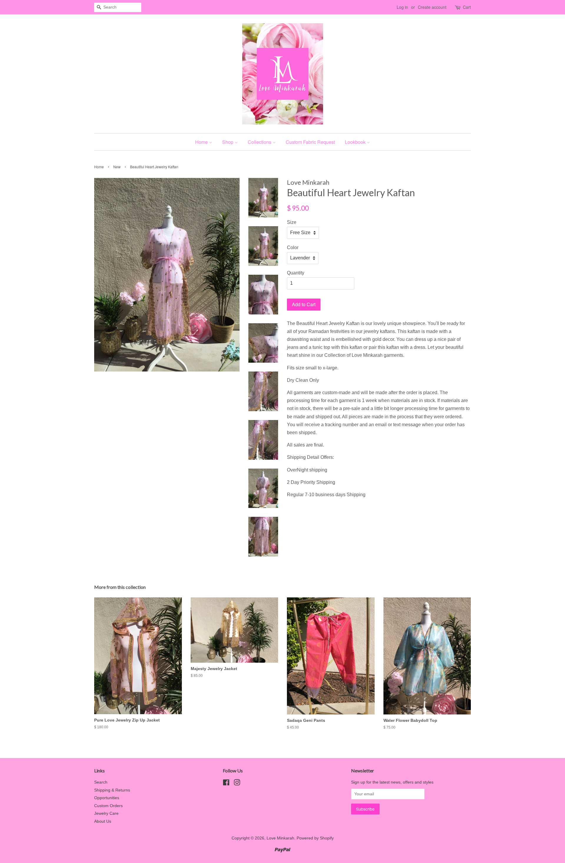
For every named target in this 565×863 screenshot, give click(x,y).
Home (202, 142)
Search (100, 782)
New (117, 166)
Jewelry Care (106, 813)
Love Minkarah (280, 838)
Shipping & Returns (112, 790)
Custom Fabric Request (310, 142)
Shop (228, 142)
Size (291, 222)
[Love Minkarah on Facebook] (226, 784)
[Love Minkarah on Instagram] (237, 784)
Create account (432, 7)
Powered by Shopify (315, 838)
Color (292, 247)
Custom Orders (108, 806)
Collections (260, 142)
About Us (102, 821)
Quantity (295, 272)
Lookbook (356, 142)
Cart (467, 7)
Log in (402, 7)
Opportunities (106, 798)
